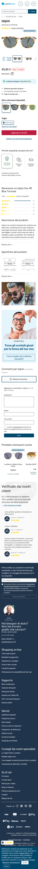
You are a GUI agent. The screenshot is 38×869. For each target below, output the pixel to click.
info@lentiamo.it (7, 642)
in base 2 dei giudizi (17, 28)
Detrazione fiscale (8, 691)
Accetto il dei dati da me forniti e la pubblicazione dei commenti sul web (17, 429)
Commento (8, 395)
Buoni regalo (6, 722)
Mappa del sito (7, 798)
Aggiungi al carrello (19, 132)
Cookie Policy (24, 853)
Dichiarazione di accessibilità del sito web (17, 672)
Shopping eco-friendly (9, 740)
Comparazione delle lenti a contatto (14, 764)
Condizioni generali (8, 668)
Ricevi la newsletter (19, 597)
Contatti (4, 794)
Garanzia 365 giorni (9, 688)
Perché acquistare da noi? (11, 791)
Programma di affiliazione (11, 729)
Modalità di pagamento (10, 657)
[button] (17, 58)
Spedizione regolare (9, 715)
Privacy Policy (29, 860)
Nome (6, 411)
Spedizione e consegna (10, 661)
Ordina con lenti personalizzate (19, 138)
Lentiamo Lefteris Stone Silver (13, 465)
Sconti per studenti (8, 737)
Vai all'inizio (26, 840)
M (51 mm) (9, 123)
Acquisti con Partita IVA (10, 695)
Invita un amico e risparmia (11, 726)
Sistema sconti (7, 733)
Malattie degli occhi (9, 756)
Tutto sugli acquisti (8, 653)
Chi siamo (5, 776)
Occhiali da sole (11, 16)
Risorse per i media (8, 783)
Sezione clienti (7, 702)
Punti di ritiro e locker (9, 664)
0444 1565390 (7, 639)
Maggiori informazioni (11, 862)
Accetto (24, 863)
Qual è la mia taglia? (9, 126)
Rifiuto (6, 866)
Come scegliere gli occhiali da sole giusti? (19, 357)
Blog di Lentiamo (8, 787)
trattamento (18, 427)
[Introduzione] (2, 16)
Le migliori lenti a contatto (11, 753)
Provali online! (9, 59)
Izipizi (20, 16)
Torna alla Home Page (14, 840)
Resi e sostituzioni (8, 684)
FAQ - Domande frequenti (11, 699)
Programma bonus (8, 718)
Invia (19, 435)
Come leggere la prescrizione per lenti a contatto (19, 760)
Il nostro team (7, 780)
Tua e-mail (8, 419)
